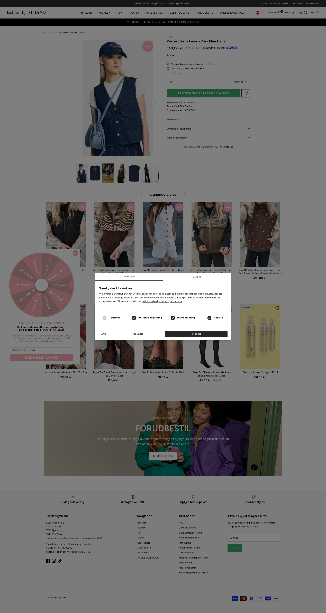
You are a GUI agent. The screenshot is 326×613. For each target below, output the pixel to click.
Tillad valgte (137, 334)
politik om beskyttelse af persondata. (162, 301)
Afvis (103, 334)
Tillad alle (196, 334)
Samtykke (129, 276)
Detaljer (197, 276)
